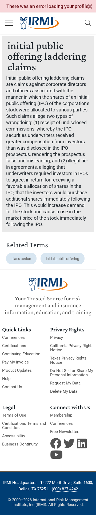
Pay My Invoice (15, 362)
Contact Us (12, 386)
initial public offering (62, 259)
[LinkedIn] (82, 443)
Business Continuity (20, 444)
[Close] (90, 6)
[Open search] (88, 23)
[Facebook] (55, 443)
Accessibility (13, 436)
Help (6, 378)
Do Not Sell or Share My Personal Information (71, 372)
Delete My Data (63, 391)
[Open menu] (9, 23)
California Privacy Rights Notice (72, 347)
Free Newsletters (65, 431)
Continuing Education (21, 354)
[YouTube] (55, 454)
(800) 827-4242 (65, 489)
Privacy (56, 337)
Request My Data (65, 383)
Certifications (14, 345)
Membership (61, 415)
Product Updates (17, 370)
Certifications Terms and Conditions (24, 425)
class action (21, 259)
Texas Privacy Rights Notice (68, 360)
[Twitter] (69, 443)
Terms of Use (14, 415)
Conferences (13, 337)
